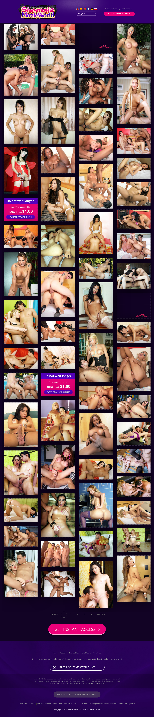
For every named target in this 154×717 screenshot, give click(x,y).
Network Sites (112, 9)
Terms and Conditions (27, 703)
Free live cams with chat (77, 667)
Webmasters (57, 703)
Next (100, 614)
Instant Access (86, 653)
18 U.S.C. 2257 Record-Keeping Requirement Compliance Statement (98, 703)
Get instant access (118, 13)
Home (55, 653)
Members (63, 653)
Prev (54, 614)
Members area (126, 9)
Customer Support (44, 703)
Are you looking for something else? (77, 694)
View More (97, 653)
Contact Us (68, 703)
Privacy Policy (130, 703)
